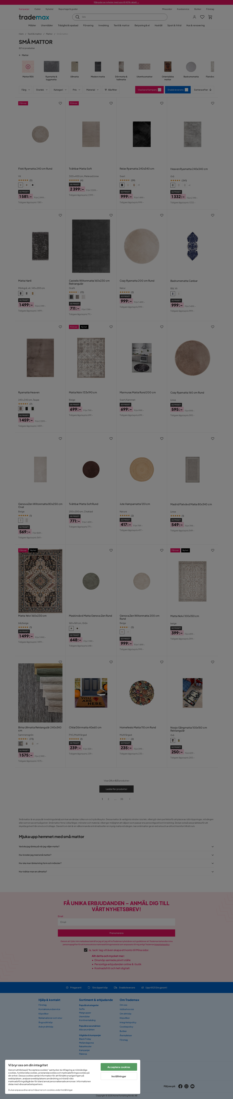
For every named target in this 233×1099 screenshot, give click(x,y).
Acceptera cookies (118, 1066)
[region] (72, 1077)
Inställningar (118, 1076)
